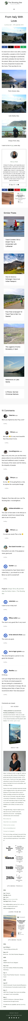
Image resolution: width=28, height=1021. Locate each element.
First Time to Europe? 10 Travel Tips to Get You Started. (14, 314)
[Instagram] (10, 185)
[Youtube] (18, 185)
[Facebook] (14, 185)
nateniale (12, 601)
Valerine (12, 415)
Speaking (23, 1004)
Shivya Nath (9, 24)
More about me (7, 818)
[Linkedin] (12, 185)
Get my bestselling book (9, 828)
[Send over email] (23, 47)
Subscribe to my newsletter (10, 822)
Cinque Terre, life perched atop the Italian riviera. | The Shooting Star (13, 591)
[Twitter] (16, 185)
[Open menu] (14, 9)
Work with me (20, 904)
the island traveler (15, 546)
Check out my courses (9, 825)
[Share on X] (11, 47)
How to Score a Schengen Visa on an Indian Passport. (13, 279)
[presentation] (14, 226)
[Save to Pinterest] (17, 47)
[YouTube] (14, 1018)
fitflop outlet (13, 618)
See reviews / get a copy (13, 720)
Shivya (12, 432)
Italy (12, 145)
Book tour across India (11, 899)
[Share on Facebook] (5, 47)
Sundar (11, 566)
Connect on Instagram (8, 831)
